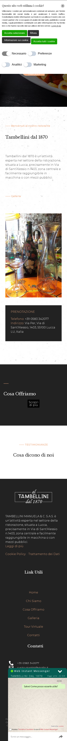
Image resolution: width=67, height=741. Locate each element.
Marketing (40, 64)
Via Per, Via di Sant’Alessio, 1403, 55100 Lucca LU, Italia (33, 327)
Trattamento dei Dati (44, 554)
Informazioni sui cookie (16, 40)
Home (33, 592)
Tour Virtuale (33, 626)
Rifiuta (33, 33)
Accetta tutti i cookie (44, 41)
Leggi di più (14, 546)
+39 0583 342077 (37, 319)
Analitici (17, 64)
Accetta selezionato (14, 33)
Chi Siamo (33, 601)
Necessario (19, 53)
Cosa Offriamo (33, 609)
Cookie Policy (15, 554)
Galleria (33, 618)
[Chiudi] (62, 6)
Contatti (33, 635)
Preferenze (45, 53)
